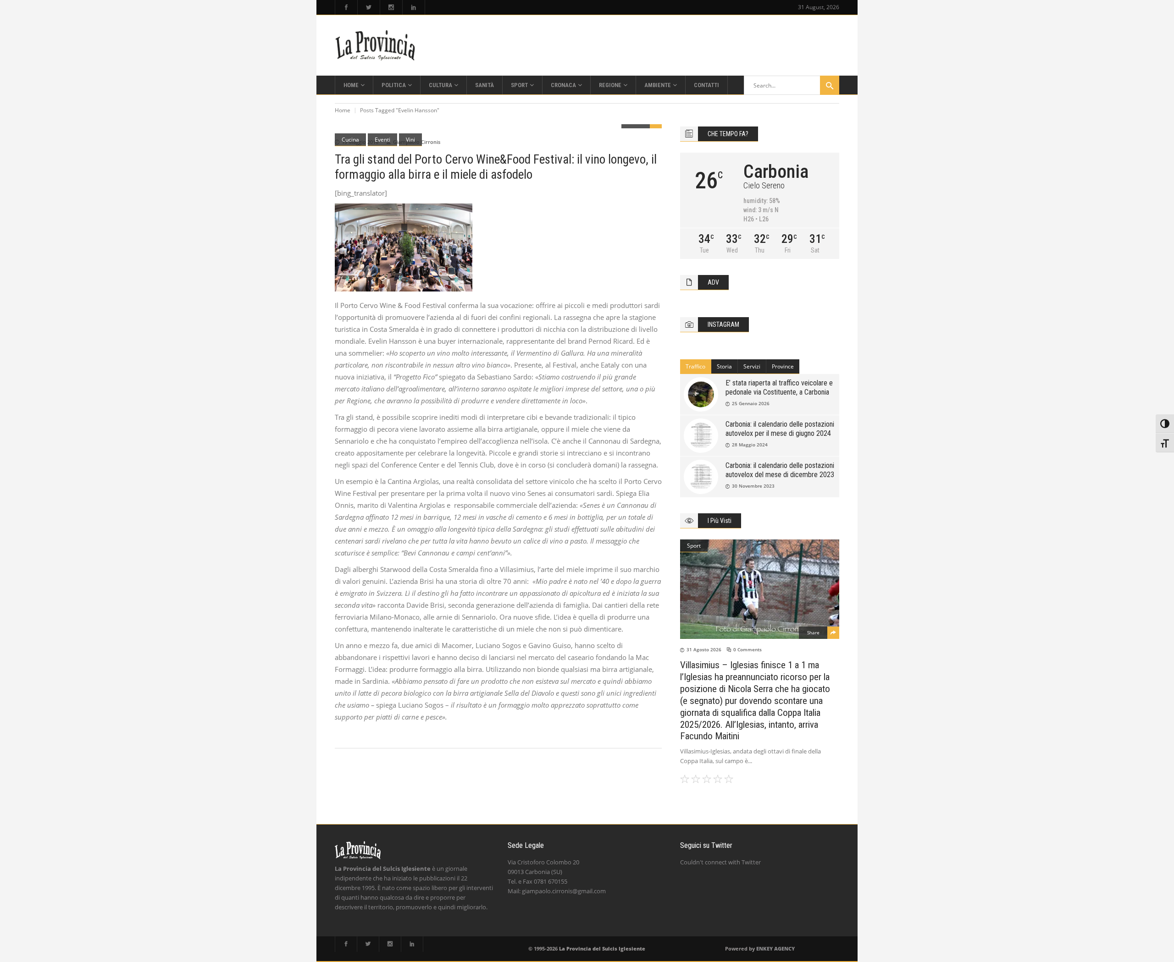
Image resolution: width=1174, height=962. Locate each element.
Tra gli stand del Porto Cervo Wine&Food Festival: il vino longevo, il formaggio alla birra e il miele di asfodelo (496, 167)
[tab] (695, 366)
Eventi (382, 139)
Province (783, 366)
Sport (694, 546)
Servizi (751, 366)
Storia (724, 366)
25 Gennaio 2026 (751, 403)
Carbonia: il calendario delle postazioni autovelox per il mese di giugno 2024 (779, 429)
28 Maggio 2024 (750, 444)
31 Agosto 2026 (704, 649)
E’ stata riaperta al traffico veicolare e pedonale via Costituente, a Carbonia (779, 387)
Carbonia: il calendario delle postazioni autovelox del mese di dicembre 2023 (779, 470)
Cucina (350, 139)
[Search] (829, 85)
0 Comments (747, 649)
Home (342, 110)
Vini (410, 139)
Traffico (695, 366)
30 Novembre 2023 (753, 486)
